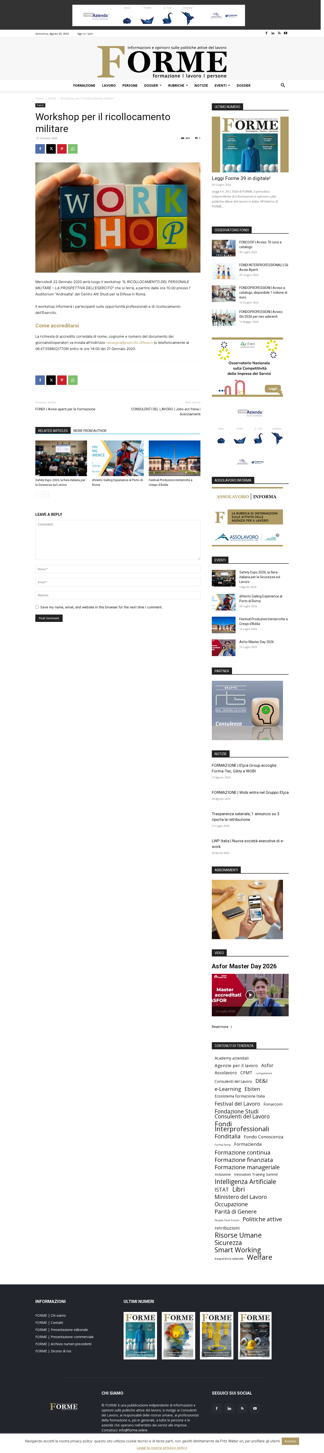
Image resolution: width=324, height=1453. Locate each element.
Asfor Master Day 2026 (256, 642)
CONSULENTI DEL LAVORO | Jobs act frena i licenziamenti (165, 411)
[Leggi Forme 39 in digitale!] (250, 144)
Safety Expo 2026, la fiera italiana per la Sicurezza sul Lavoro (259, 577)
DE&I (261, 1080)
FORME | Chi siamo (50, 1315)
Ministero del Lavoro (241, 1196)
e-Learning (228, 1088)
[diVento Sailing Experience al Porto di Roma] (118, 458)
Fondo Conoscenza (263, 1136)
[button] (283, 85)
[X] (51, 149)
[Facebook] (267, 33)
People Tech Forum (227, 1220)
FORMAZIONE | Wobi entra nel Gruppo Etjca (250, 792)
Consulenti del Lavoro (233, 1081)
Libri (238, 1189)
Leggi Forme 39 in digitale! (241, 178)
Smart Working (238, 1249)
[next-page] (46, 494)
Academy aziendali (232, 1057)
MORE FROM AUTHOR (90, 431)
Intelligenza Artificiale (245, 1181)
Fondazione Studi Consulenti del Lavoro (242, 1114)
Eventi (52, 98)
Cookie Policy (234, 1449)
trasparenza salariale (229, 1259)
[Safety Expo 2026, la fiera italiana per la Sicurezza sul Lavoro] (61, 458)
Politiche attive (262, 1218)
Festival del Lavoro (237, 1103)
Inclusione (223, 1174)
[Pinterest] (62, 149)
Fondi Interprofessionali (242, 1126)
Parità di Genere (236, 1211)
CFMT (246, 1072)
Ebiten (252, 1088)
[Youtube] (285, 33)
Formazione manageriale (247, 1166)
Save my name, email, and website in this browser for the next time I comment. (101, 607)
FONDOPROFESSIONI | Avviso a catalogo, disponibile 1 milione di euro (263, 292)
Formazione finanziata (244, 1159)
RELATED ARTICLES (53, 431)
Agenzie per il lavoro (236, 1065)
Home (39, 98)
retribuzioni (227, 1227)
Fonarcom (273, 1104)
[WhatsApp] (73, 149)
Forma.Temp (223, 1144)
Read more (220, 1027)
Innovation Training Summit (256, 1174)
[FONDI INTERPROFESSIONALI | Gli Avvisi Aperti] (224, 271)
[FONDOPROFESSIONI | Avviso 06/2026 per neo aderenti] (224, 317)
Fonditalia (228, 1136)
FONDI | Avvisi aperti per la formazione (65, 409)
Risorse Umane (238, 1235)
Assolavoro (226, 1072)
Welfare (259, 1257)
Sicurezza (228, 1242)
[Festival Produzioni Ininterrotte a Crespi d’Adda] (174, 458)
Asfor (267, 1065)
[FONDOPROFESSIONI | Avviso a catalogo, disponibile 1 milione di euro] (224, 293)
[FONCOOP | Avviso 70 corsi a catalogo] (224, 248)
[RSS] (279, 33)
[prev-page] (38, 494)
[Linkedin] (273, 33)
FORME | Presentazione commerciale (64, 1337)
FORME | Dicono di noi (53, 1351)
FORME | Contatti (49, 1322)
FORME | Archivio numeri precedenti (63, 1344)
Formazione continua (242, 1152)
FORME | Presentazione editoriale (61, 1329)
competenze (264, 1073)
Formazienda (248, 1143)
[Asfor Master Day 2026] (224, 647)
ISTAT (222, 1189)
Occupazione (231, 1204)
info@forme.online (133, 1430)
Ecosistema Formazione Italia (240, 1096)
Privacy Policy (213, 1449)
